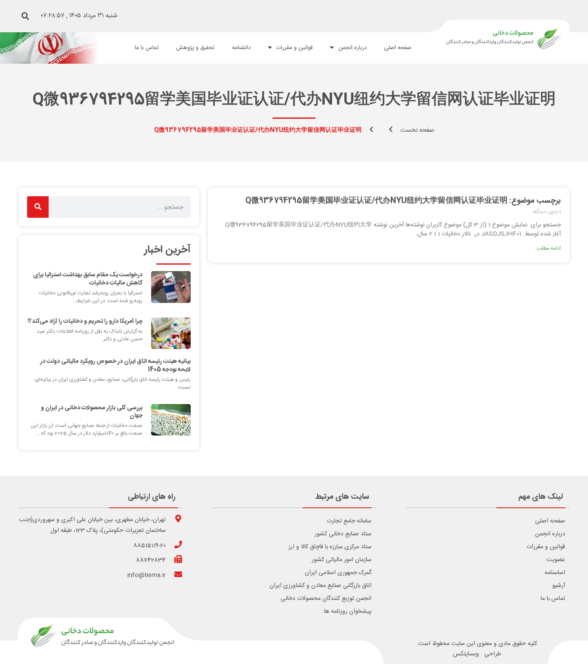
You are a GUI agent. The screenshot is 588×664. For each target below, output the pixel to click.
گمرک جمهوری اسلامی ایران (338, 573)
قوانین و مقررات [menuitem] (294, 48)
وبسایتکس (466, 654)
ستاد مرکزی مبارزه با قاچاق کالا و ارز (329, 547)
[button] (25, 16)
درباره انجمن (550, 534)
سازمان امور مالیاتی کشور (341, 560)
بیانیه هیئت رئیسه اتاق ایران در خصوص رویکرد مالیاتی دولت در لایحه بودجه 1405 (115, 365)
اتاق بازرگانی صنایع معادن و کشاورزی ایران (320, 586)
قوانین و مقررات (545, 547)
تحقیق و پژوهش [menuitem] (195, 48)
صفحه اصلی (550, 521)
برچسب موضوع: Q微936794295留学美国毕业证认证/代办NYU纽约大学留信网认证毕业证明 (403, 201)
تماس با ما (553, 598)
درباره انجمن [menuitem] (352, 48)
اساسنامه (555, 573)
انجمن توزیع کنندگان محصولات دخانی (326, 598)
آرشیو (558, 586)
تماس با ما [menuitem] (147, 48)
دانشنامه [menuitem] (241, 48)
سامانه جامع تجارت (349, 521)
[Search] (38, 207)
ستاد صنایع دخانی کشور (343, 534)
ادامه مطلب (549, 248)
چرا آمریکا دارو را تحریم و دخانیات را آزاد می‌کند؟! (85, 321)
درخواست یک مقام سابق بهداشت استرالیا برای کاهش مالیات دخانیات (87, 279)
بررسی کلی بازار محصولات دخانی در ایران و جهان (91, 412)
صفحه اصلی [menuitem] (398, 48)
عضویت (555, 560)
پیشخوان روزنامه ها (347, 611)
